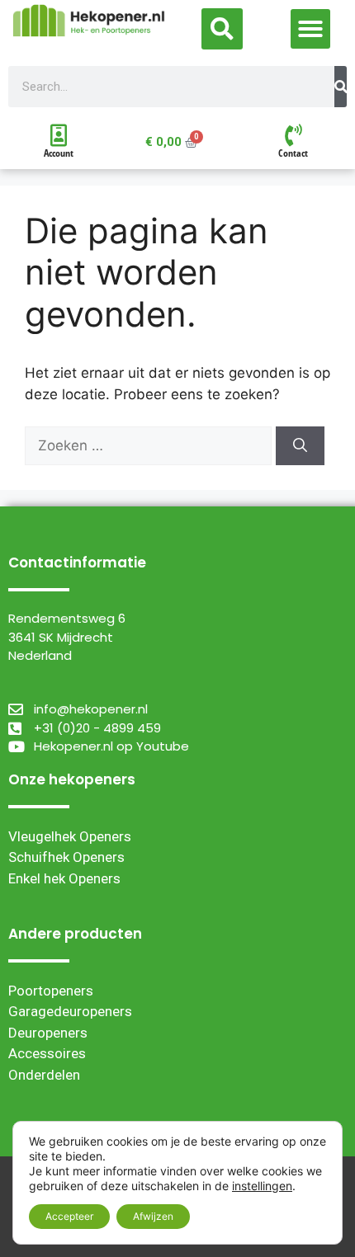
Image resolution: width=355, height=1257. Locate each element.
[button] (222, 28)
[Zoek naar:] (150, 445)
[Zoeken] (300, 446)
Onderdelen (44, 1074)
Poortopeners (50, 990)
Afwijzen (153, 1216)
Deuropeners (48, 1032)
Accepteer (69, 1216)
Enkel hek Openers (64, 878)
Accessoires (47, 1053)
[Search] (340, 86)
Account (58, 153)
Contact (293, 153)
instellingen (262, 1186)
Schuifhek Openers (66, 857)
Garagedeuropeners (70, 1011)
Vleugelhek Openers (69, 836)
